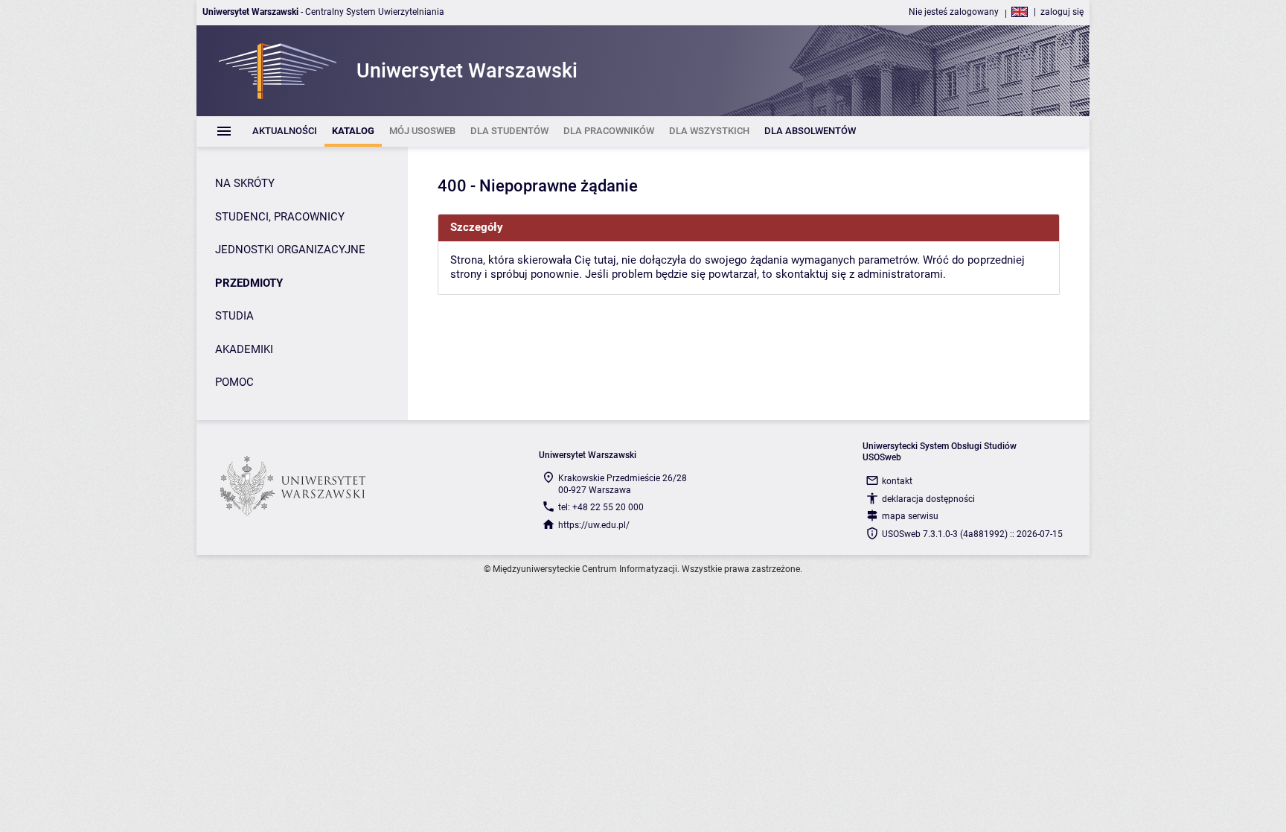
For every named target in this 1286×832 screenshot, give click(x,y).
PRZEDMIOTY (249, 283)
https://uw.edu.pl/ (594, 525)
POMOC (234, 382)
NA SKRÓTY (245, 183)
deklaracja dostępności (928, 499)
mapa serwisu (910, 516)
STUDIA (234, 316)
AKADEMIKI (244, 349)
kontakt (897, 481)
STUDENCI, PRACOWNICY (280, 216)
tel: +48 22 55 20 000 (601, 507)
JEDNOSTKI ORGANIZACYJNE (290, 249)
